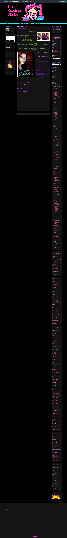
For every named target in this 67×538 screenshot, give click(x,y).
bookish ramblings (54, 327)
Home (7, 23)
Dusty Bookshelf (54, 356)
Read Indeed (54, 426)
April (54, 242)
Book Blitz (53, 317)
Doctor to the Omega (55, 47)
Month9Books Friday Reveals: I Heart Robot (56, 171)
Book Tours (53, 323)
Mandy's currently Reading (56, 38)
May (54, 241)
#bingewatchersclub (55, 253)
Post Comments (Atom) (36, 118)
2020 (54, 76)
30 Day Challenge (54, 297)
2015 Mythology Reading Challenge (56, 149)
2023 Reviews (54, 290)
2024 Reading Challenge (57, 28)
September (55, 236)
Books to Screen (54, 330)
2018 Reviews (54, 278)
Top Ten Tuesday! (56, 96)
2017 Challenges (54, 274)
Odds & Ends (54, 413)
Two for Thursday (54, 480)
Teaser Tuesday (24, 84)
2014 (54, 83)
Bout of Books (54, 333)
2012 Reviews (54, 261)
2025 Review (54, 294)
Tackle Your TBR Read (55, 460)
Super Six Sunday (54, 455)
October (55, 235)
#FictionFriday (54, 256)
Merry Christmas (56, 117)
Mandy (55, 29)
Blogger (35, 536)
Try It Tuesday (54, 477)
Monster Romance (54, 403)
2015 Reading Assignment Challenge (56, 140)
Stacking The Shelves (55, 449)
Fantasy (53, 362)
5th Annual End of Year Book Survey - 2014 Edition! (56, 160)
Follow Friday (56, 116)
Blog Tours (53, 310)
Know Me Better (54, 389)
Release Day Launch (55, 433)
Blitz (52, 307)
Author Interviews (37, 23)
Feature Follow (54, 363)
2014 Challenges (54, 265)
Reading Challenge (55, 430)
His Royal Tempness (55, 55)
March (55, 243)
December (55, 84)
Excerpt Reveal (54, 359)
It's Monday (53, 385)
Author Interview (54, 301)
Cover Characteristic (55, 346)
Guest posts (53, 378)
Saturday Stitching (54, 445)
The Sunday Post (56, 206)
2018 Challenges (54, 277)
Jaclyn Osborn (54, 53)
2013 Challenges (54, 262)
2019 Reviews (54, 281)
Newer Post (20, 114)
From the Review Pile (55, 372)
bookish (53, 326)
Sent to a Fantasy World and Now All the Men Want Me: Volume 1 (55, 51)
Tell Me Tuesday (54, 467)
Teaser (53, 463)
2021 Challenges (54, 284)
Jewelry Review (54, 388)
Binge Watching (54, 303)
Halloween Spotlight (55, 379)
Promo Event (54, 417)
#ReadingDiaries (54, 257)
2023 (54, 72)
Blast (53, 304)
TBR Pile (53, 461)
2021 (54, 75)
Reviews (30, 23)
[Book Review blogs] (10, 69)
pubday (53, 419)
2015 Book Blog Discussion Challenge (56, 108)
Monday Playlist (54, 400)
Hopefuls (53, 382)
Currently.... (53, 352)
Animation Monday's (55, 300)
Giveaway (53, 375)
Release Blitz (54, 432)
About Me (12, 23)
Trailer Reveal (54, 476)
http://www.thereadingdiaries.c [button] (27, 1)
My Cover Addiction (55, 407)
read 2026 (53, 423)
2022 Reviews (54, 287)
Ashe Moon (56, 48)
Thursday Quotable (54, 473)
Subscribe (10, 40)
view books (60, 32)
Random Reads (54, 420)
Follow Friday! (56, 211)
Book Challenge (54, 320)
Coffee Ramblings (54, 341)
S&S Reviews (54, 442)
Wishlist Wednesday (56, 92)
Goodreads (42, 62)
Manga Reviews (54, 397)
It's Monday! (53, 386)
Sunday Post (54, 452)
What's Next (53, 485)
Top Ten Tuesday (56, 125)
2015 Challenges (54, 268)
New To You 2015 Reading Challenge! (56, 155)
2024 (54, 71)
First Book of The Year (55, 365)
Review (53, 439)
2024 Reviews (54, 291)
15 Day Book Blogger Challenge (56, 259)
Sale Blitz (53, 443)
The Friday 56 (54, 470)
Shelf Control (54, 446)
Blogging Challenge (55, 314)
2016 (54, 81)
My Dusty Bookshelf (56, 195)
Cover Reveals (54, 349)
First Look (53, 366)
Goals (53, 376)
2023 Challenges (54, 288)
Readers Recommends (55, 429)
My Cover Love (54, 409)
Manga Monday (54, 396)
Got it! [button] (62, 1)
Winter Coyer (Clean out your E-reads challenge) (56, 143)
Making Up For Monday (55, 393)
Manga (53, 394)
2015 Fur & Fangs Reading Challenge (56, 131)
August (55, 237)
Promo (53, 416)
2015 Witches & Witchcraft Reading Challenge (57, 134)
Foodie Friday (54, 369)
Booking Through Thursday (56, 324)
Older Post (47, 114)
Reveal (53, 436)
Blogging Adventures (55, 313)
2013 (54, 247)
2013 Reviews (54, 264)
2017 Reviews (54, 275)
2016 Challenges (54, 271)
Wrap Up (53, 488)
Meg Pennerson (54, 45)
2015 (54, 82)
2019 (54, 77)
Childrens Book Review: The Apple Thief (57, 86)
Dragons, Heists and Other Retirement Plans (56, 44)
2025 (54, 70)
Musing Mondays (56, 181)
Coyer (53, 350)
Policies (24, 23)
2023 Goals (19, 23)
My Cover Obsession (55, 410)
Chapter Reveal (54, 338)
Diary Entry (55, 193)
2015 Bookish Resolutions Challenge (56, 111)
